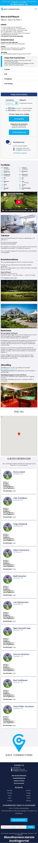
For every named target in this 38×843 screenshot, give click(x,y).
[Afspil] (3, 210)
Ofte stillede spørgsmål (20, 153)
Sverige (28, 793)
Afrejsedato (22, 100)
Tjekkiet (28, 795)
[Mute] (32, 210)
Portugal (9, 800)
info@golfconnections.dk (23, 150)
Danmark (9, 790)
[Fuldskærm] (35, 210)
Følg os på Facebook (19, 820)
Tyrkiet (28, 798)
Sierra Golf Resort (10, 16)
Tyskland (28, 800)
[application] (19, 202)
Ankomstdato (10, 100)
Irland (9, 795)
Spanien (28, 790)
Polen (9, 798)
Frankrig (9, 793)
